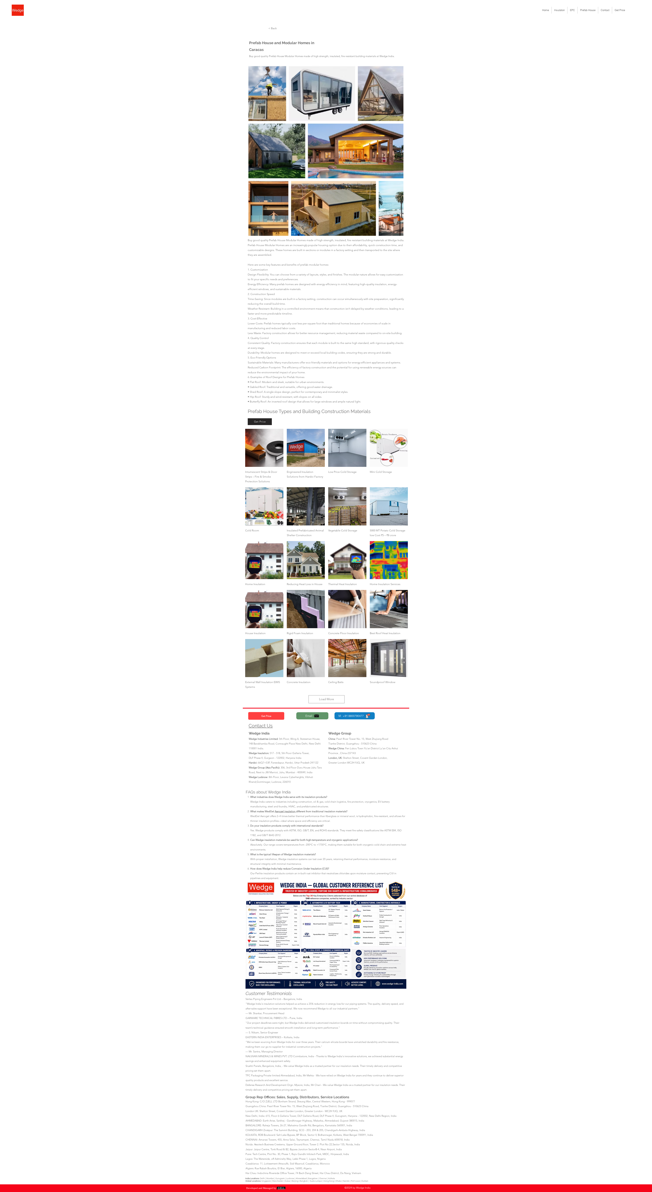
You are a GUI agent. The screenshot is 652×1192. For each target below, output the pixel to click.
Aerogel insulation (285, 811)
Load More (326, 699)
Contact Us (261, 726)
